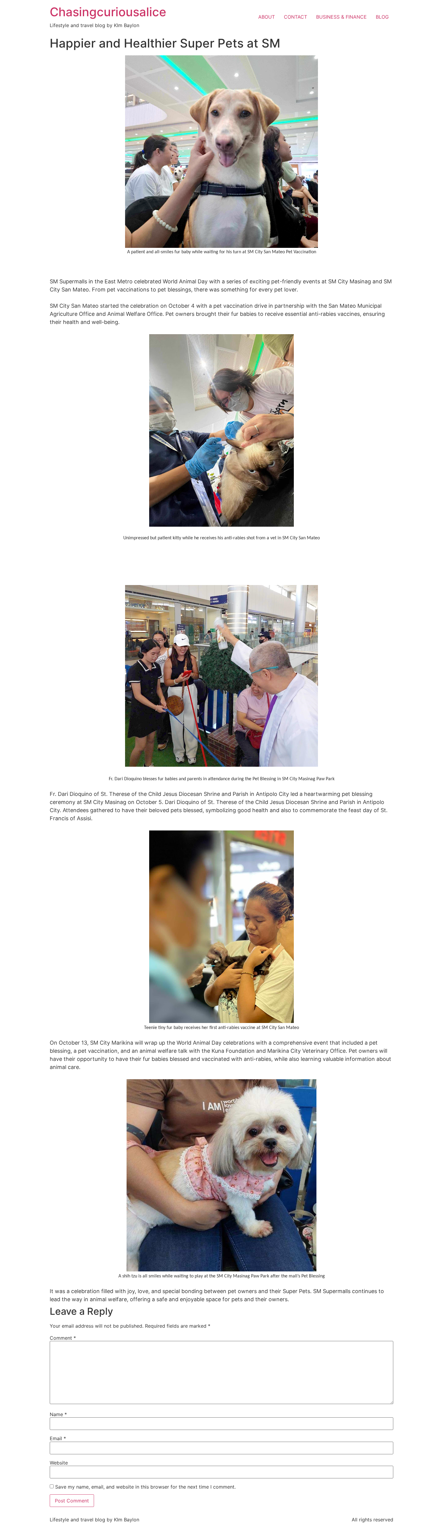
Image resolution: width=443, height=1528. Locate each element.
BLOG (382, 17)
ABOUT (266, 17)
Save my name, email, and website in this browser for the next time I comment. (145, 1486)
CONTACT (295, 17)
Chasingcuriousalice (108, 12)
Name (58, 1414)
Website (59, 1462)
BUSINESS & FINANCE (341, 17)
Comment (63, 1337)
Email (58, 1438)
